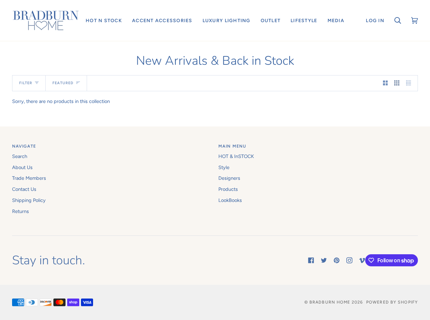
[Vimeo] (362, 260)
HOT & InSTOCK (236, 156)
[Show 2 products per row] (385, 83)
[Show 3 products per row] (397, 83)
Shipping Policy (29, 200)
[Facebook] (311, 260)
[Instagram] (349, 260)
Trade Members (29, 178)
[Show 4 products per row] (410, 83)
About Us (22, 167)
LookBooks (230, 200)
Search (19, 156)
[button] (104, 20)
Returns (20, 211)
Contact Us (24, 189)
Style (223, 167)
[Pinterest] (337, 260)
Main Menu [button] (232, 146)
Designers (229, 178)
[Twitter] (324, 260)
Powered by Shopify (392, 302)
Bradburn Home (329, 302)
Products (228, 189)
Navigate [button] (24, 146)
